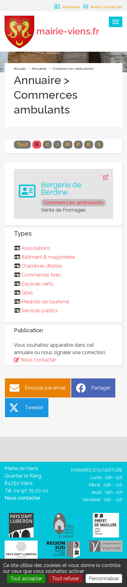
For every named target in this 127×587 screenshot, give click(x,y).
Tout (22, 144)
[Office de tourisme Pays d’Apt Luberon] (21, 550)
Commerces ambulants (73, 203)
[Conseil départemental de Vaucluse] (105, 546)
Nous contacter (106, 7)
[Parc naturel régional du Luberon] (63, 525)
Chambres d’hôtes (42, 266)
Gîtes (27, 293)
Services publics (40, 310)
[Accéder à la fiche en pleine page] (74, 177)
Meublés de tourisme (45, 302)
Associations (36, 248)
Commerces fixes (41, 275)
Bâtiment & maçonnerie (48, 257)
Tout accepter (26, 578)
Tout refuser (65, 578)
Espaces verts (37, 284)
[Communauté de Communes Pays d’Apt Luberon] (21, 525)
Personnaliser (104, 578)
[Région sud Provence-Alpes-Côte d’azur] (63, 549)
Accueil (20, 69)
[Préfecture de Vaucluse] (106, 525)
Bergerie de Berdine (61, 188)
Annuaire (70, 7)
